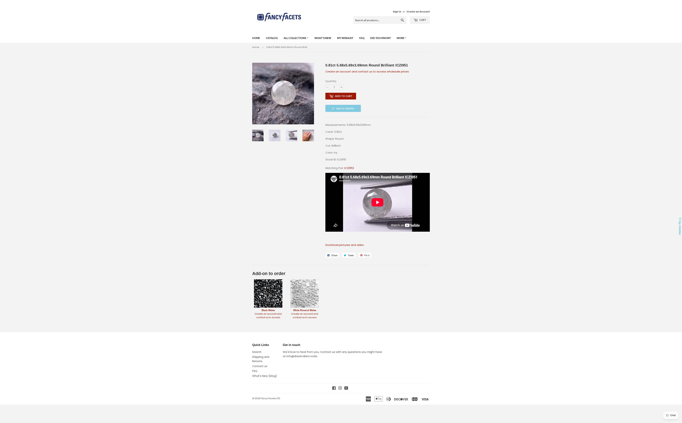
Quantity (330, 81)
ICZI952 (349, 168)
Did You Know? (380, 37)
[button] (343, 108)
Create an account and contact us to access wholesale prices (367, 71)
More (400, 37)
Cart (422, 19)
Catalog (272, 37)
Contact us (259, 366)
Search (256, 352)
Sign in (397, 11)
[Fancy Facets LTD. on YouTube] (346, 388)
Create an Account (418, 11)
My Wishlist (345, 37)
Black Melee (268, 310)
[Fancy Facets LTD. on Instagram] (340, 388)
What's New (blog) (264, 376)
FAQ (361, 37)
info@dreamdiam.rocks (301, 356)
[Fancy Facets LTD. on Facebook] (334, 388)
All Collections (295, 37)
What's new (323, 37)
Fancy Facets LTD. (271, 398)
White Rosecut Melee (304, 310)
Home (256, 37)
